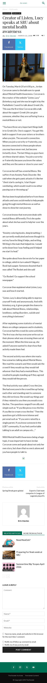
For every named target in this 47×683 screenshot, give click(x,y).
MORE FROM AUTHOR (32, 533)
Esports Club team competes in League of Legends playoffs (35, 493)
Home (5, 9)
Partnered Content (32, 675)
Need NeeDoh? (23, 540)
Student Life (16, 13)
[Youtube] (33, 667)
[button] (4, 3)
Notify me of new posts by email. (17, 645)
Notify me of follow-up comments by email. (20, 642)
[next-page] (8, 576)
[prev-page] (4, 576)
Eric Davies (11, 36)
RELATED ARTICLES (12, 533)
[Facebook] (13, 667)
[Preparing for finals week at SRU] (9, 555)
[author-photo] (24, 517)
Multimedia (13, 9)
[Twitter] (26, 667)
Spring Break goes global (13, 490)
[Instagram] (20, 667)
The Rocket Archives (15, 675)
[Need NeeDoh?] (9, 543)
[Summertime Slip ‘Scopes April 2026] (9, 567)
